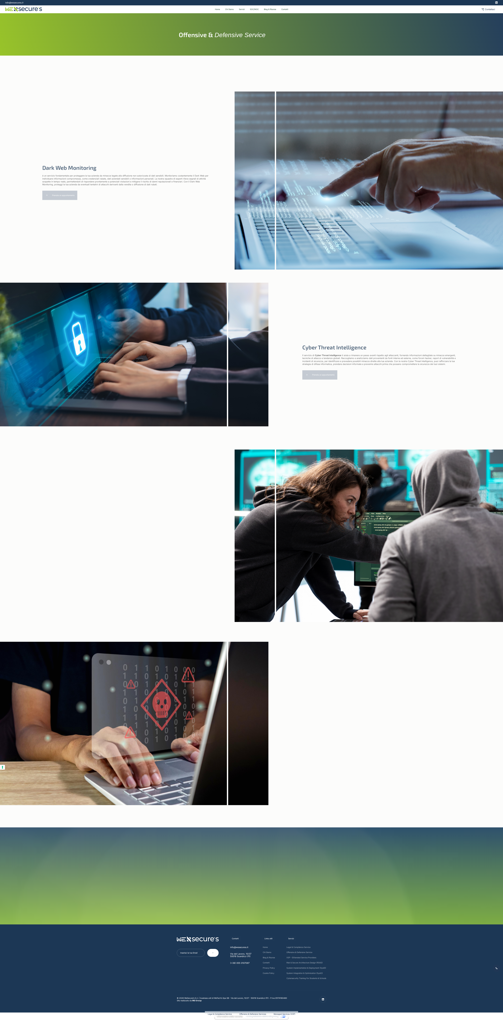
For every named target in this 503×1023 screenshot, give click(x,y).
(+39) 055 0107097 (240, 965)
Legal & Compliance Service (220, 1014)
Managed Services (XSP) (284, 1014)
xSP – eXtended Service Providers (301, 960)
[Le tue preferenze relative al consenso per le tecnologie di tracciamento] (2, 767)
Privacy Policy (269, 970)
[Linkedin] (496, 2)
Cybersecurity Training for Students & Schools (306, 981)
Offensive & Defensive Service (299, 955)
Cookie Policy (268, 976)
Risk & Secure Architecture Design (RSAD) (304, 965)
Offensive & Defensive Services (252, 1014)
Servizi (241, 10)
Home (214, 10)
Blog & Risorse (272, 10)
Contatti (288, 10)
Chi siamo (227, 10)
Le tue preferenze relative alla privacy (262, 1019)
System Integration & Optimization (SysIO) (304, 976)
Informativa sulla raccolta (230, 1019)
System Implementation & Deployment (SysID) (306, 970)
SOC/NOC (255, 10)
